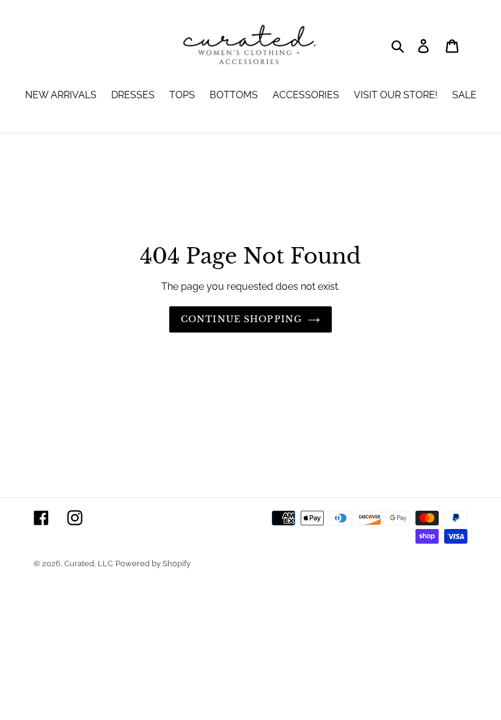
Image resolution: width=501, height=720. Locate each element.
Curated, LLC (88, 563)
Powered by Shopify (153, 563)
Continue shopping (241, 319)
